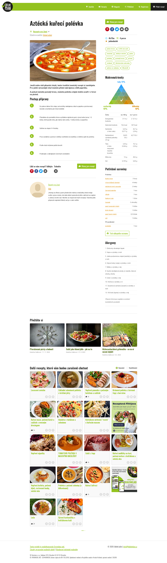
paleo (131, 54)
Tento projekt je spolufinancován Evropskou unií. (47, 546)
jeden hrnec (111, 49)
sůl (106, 218)
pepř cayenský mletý (112, 206)
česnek (107, 202)
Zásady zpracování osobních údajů (42, 549)
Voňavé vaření (47, 35)
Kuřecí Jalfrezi (91, 485)
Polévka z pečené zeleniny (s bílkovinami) (70, 487)
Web (49, 188)
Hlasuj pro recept (86, 166)
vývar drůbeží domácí (112, 182)
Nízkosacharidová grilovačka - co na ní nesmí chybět (118, 350)
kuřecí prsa (109, 179)
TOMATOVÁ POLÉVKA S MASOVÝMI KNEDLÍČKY (67, 455)
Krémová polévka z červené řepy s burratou (124, 391)
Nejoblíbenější (133, 368)
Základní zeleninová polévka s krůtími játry (69, 391)
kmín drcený (109, 210)
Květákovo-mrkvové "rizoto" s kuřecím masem (96, 421)
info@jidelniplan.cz (130, 546)
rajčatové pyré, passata (113, 186)
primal (130, 58)
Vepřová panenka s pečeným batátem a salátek (96, 391)
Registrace (143, 6)
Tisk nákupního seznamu (117, 233)
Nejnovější (121, 368)
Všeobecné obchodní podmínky (67, 549)
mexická (109, 54)
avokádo (108, 226)
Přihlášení (129, 6)
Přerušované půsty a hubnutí (41, 349)
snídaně (109, 63)
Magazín (116, 6)
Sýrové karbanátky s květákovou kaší (66, 519)
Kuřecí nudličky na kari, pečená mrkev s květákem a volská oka (124, 456)
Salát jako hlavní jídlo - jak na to (79, 349)
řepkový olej (109, 198)
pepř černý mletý (111, 214)
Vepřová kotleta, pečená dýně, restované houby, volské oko (41, 488)
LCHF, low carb (123, 49)
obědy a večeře (121, 54)
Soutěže (90, 6)
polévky (109, 58)
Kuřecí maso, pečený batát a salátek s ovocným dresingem (42, 422)
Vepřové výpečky (38, 453)
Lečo (33, 517)
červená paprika (110, 190)
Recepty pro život (40, 31)
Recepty (103, 6)
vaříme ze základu (113, 68)
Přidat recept (159, 6)
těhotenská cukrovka (123, 63)
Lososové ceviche (38, 390)
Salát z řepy (90, 453)
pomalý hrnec (120, 58)
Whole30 (125, 68)
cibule (107, 194)
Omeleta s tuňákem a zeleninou (67, 421)
